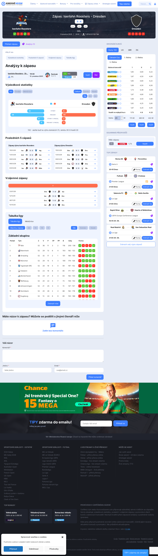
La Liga (45, 473)
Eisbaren (24, 271)
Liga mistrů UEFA (49, 464)
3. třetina (113, 62)
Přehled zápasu (11, 44)
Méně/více (27, 91)
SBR (129, 50)
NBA (6, 479)
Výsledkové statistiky (16, 58)
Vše (84, 96)
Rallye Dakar (9, 496)
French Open (9, 473)
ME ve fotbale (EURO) (51, 455)
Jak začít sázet (125, 452)
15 (36, 228)
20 (29, 228)
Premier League (48, 467)
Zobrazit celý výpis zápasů (131, 244)
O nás (127, 529)
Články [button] (33, 4)
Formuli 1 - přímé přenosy (90, 473)
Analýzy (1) (30, 44)
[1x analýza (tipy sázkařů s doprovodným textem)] (151, 164)
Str (86, 159)
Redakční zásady (147, 539)
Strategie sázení (109, 4)
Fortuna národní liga (50, 484)
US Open (7, 476)
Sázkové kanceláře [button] (48, 4)
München (24, 261)
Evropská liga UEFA (50, 458)
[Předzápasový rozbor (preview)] (146, 181)
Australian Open (10, 467)
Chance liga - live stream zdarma (93, 464)
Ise (22, 150)
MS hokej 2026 (10, 455)
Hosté (94, 91)
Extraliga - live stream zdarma (92, 461)
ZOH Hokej (8, 452)
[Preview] (146, 181)
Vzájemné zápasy (55, 58)
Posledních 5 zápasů (36, 58)
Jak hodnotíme (131, 542)
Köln (22, 246)
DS (137, 50)
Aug (68, 164)
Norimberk (25, 291)
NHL (6, 458)
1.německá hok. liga (92, 34)
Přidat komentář (95, 377)
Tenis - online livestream (90, 467)
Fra (22, 164)
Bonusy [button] (63, 4)
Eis (86, 168)
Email (57, 366)
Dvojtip (18, 91)
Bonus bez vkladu (63, 512)
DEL (79, 31)
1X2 (10, 91)
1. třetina (127, 57)
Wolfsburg (24, 281)
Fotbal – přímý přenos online (91, 455)
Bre (40, 159)
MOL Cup (46, 487)
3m (95, 96)
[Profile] (155, 3)
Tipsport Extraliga (11, 464)
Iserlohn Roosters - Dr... (18, 73)
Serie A (45, 476)
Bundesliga (46, 470)
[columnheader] (12, 241)
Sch (22, 155)
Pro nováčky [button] (75, 4)
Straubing (24, 256)
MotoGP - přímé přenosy (90, 476)
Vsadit (88, 75)
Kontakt (140, 542)
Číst (96, 75)
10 (42, 228)
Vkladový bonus (37, 512)
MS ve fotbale (47, 452)
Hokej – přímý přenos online (91, 458)
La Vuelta (7, 487)
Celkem (78, 91)
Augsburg (24, 296)
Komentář (6, 348)
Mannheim (25, 251)
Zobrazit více (53, 303)
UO (122, 50)
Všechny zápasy (16, 228)
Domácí (86, 91)
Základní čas (114, 57)
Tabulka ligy (70, 58)
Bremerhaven (26, 276)
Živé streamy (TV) (126, 464)
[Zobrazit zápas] (48, 150)
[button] (62, 537)
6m (90, 96)
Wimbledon (8, 470)
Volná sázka (11, 512)
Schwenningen (26, 286)
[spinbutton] (119, 118)
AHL (5, 461)
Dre (86, 150)
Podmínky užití (124, 539)
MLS (6, 481)
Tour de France (10, 484)
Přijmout (13, 549)
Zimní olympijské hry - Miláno (92, 452)
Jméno (5, 366)
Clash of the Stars (11, 499)
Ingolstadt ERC (26, 266)
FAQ (145, 542)
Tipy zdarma (124, 4)
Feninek (54, 74)
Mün (40, 168)
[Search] (150, 4)
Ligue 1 (45, 479)
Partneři (150, 542)
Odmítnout (34, 549)
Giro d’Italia (8, 490)
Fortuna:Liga (47, 481)
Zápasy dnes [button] (93, 4)
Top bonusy (9, 505)
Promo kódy (123, 461)
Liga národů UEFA (49, 461)
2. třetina (139, 57)
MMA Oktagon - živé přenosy (92, 470)
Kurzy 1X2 (113, 50)
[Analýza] (152, 164)
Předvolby (54, 549)
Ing (40, 150)
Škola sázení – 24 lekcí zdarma (131, 455)
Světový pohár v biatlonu (14, 493)
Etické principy (135, 539)
